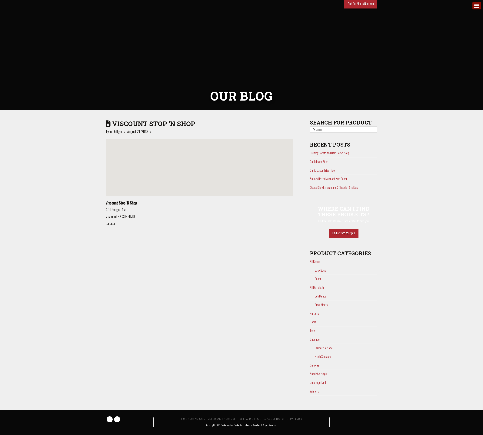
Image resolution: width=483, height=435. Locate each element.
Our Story (231, 418)
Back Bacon (321, 270)
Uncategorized (318, 382)
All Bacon (315, 261)
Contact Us (279, 418)
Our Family (245, 418)
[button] (199, 164)
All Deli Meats (317, 287)
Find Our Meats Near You (361, 4)
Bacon (318, 279)
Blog (256, 418)
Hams (313, 322)
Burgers (314, 313)
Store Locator (215, 418)
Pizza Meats (321, 305)
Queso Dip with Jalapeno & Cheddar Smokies (334, 187)
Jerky (312, 330)
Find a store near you (343, 233)
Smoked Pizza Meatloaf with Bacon (329, 179)
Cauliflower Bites (319, 161)
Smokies (314, 365)
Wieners (314, 391)
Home (184, 418)
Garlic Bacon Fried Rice (322, 170)
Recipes (266, 418)
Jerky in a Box (295, 418)
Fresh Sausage (323, 356)
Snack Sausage (318, 374)
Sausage (315, 339)
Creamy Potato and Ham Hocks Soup (329, 153)
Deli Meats (320, 296)
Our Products (197, 418)
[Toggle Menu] (476, 5)
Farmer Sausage (324, 348)
